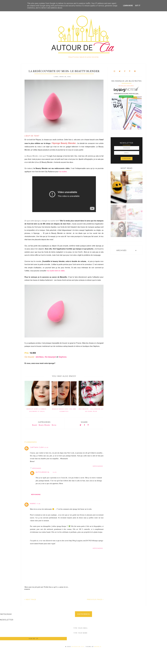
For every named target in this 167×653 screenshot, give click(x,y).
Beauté (34, 425)
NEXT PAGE (30, 599)
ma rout (63, 171)
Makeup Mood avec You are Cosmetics (64, 410)
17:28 (38, 503)
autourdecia (42, 472)
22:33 (46, 447)
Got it (137, 5)
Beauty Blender (44, 425)
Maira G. (98, 646)
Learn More (128, 5)
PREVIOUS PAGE (95, 599)
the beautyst (50, 356)
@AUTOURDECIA (83, 614)
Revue (54, 425)
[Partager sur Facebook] (84, 425)
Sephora (62, 356)
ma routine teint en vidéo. (56, 270)
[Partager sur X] (80, 425)
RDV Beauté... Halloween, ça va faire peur (91, 410)
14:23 (54, 472)
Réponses (36, 468)
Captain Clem (37, 447)
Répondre (98, 466)
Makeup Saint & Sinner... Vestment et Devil (37, 410)
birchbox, (40, 356)
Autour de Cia (77, 646)
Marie (33, 503)
